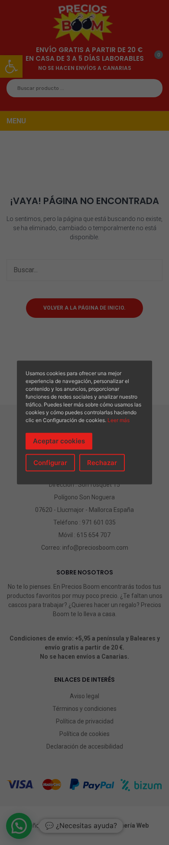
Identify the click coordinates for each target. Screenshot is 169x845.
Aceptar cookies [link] (59, 441)
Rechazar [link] (102, 462)
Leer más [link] (118, 420)
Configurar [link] (50, 462)
